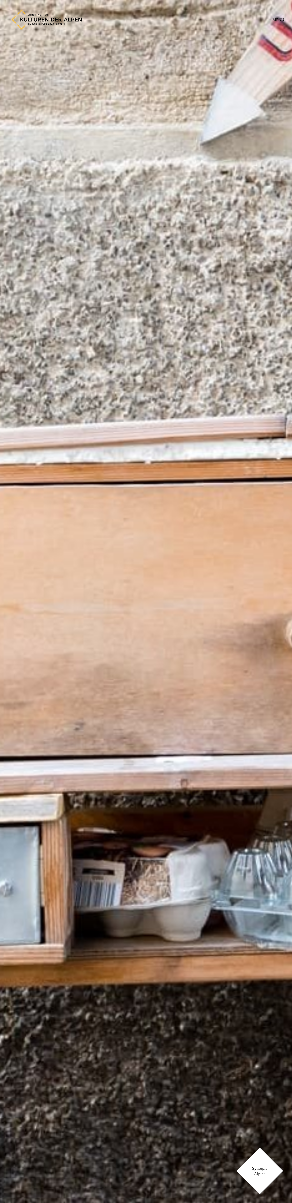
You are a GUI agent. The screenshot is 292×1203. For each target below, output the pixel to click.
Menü (278, 19)
